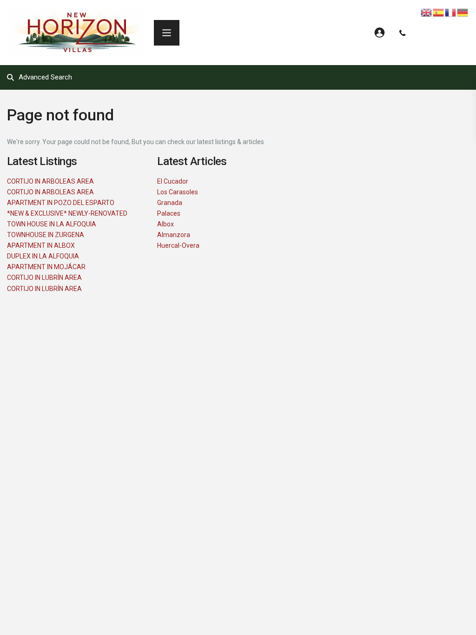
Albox (165, 224)
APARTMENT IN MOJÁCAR (46, 267)
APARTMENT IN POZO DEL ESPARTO (60, 202)
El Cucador (172, 181)
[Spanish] (439, 12)
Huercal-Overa (178, 245)
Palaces (168, 213)
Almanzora (173, 234)
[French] (451, 12)
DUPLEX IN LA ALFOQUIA (43, 256)
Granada (169, 202)
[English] (427, 12)
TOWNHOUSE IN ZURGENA (45, 234)
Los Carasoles (177, 192)
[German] (463, 12)
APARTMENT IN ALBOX (41, 245)
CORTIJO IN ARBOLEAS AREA (50, 181)
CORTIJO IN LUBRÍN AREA (44, 277)
